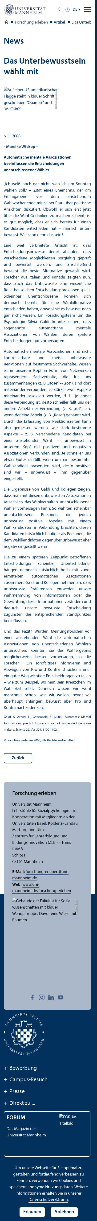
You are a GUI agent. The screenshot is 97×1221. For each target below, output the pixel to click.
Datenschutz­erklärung (48, 1200)
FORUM (16, 1118)
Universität (6, 22)
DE (75, 10)
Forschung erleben (31, 22)
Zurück (18, 758)
